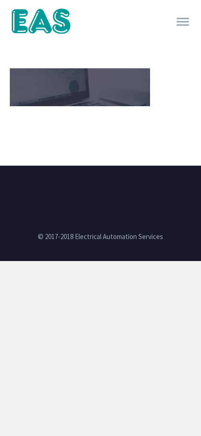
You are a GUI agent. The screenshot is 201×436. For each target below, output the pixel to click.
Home (96, 34)
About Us (143, 34)
